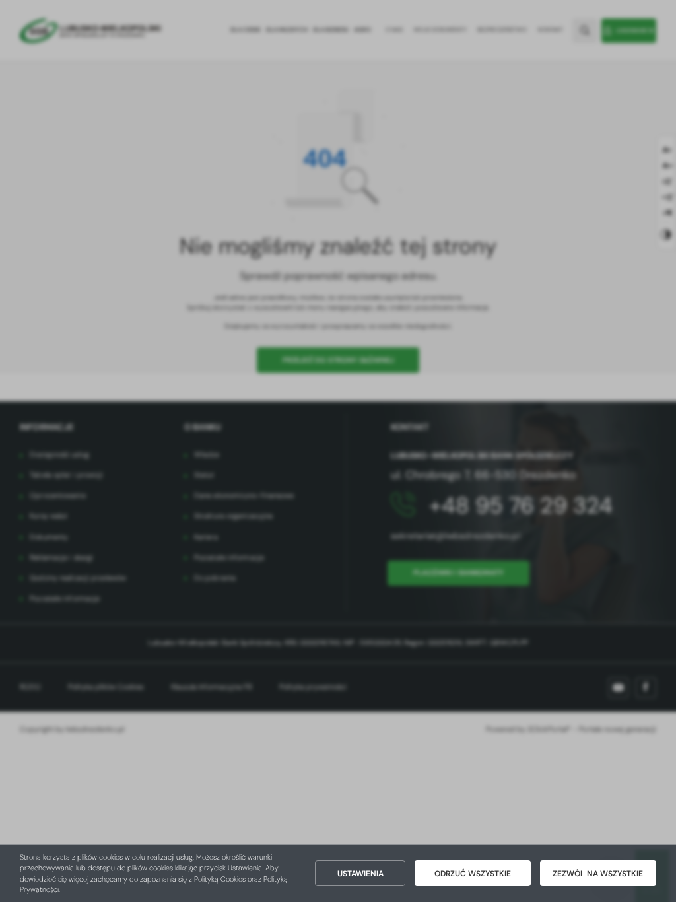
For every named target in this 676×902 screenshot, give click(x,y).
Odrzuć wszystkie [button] (472, 873)
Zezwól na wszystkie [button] (598, 873)
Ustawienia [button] (360, 873)
